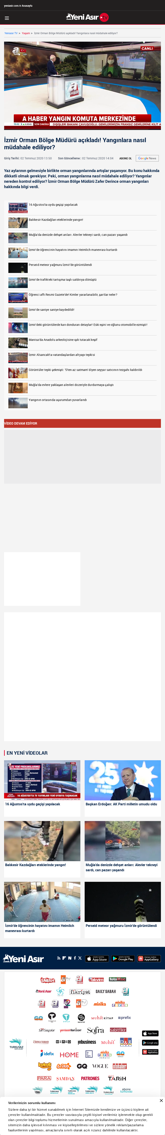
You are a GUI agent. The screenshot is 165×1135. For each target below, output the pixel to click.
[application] (82, 567)
